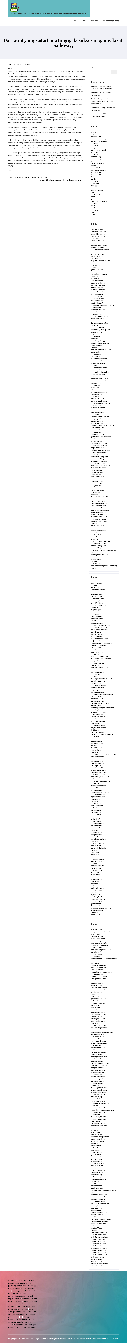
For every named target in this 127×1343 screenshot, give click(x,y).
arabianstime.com (97, 396)
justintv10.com (96, 788)
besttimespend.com (98, 1163)
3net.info (94, 334)
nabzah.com (95, 674)
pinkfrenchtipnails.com (99, 1065)
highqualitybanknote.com (100, 450)
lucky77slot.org (96, 1097)
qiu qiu (93, 206)
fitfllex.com (95, 737)
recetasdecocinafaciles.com (101, 372)
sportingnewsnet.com (99, 1057)
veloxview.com (96, 1259)
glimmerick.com (97, 270)
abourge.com (96, 385)
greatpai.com (96, 376)
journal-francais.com (98, 786)
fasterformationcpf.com (100, 996)
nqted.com (95, 479)
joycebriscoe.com (97, 256)
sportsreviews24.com (99, 1092)
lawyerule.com (96, 790)
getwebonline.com (98, 725)
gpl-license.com (97, 439)
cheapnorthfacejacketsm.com (102, 305)
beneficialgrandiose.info (99, 839)
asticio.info (95, 1148)
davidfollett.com (97, 272)
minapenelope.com (98, 290)
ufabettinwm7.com (98, 1241)
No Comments (25, 64)
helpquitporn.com (97, 448)
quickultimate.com (98, 1199)
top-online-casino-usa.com (101, 659)
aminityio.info (96, 819)
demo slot (94, 154)
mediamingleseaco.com (100, 792)
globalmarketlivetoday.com (101, 437)
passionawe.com (97, 1188)
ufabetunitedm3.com (98, 1246)
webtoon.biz (95, 1050)
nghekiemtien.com (98, 797)
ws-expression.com (98, 490)
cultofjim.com (96, 267)
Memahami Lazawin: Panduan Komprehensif (101, 94)
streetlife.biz (95, 875)
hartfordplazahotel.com (100, 897)
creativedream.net (98, 721)
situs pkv (94, 132)
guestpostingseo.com (99, 941)
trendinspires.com (97, 763)
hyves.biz (94, 877)
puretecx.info (96, 815)
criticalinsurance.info (98, 685)
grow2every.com (97, 441)
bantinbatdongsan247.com (101, 950)
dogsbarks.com (96, 414)
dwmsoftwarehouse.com (100, 417)
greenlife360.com (97, 603)
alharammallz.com (98, 390)
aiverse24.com (96, 537)
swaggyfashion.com (98, 770)
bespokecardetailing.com (100, 343)
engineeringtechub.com (100, 1079)
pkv (92, 177)
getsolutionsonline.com (99, 681)
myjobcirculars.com (98, 641)
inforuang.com (96, 741)
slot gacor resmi (27, 1304)
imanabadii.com (97, 910)
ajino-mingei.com (97, 301)
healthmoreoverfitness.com (101, 643)
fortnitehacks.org (97, 859)
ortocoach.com (96, 1186)
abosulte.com (96, 535)
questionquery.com (98, 774)
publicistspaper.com (98, 530)
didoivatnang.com (97, 412)
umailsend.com (96, 992)
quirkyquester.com (98, 1201)
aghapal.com (96, 354)
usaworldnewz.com (98, 234)
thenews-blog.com (98, 501)
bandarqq (94, 146)
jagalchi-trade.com (98, 285)
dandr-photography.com (100, 781)
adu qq (93, 134)
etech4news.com (97, 423)
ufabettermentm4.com (99, 1237)
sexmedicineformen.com (100, 1204)
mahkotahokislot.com (99, 1101)
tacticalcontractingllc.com (101, 1219)
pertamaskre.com (97, 956)
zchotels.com (96, 492)
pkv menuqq (30, 1306)
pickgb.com (95, 1121)
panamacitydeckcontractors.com (103, 754)
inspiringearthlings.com (99, 459)
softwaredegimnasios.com (100, 510)
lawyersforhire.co (97, 1034)
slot (13, 170)
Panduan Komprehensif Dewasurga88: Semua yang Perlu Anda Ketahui (103, 101)
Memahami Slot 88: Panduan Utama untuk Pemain (101, 115)
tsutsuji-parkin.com (98, 363)
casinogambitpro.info (99, 943)
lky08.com (95, 730)
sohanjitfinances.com (99, 1212)
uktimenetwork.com (98, 232)
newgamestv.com (97, 1068)
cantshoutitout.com (98, 605)
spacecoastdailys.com (99, 515)
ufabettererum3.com (99, 1235)
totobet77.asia (96, 1228)
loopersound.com (97, 287)
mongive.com (96, 676)
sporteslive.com (97, 1061)
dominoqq (94, 179)
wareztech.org (96, 985)
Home (73, 21)
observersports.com (98, 1025)
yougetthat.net (96, 1010)
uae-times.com (96, 583)
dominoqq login (17, 1291)
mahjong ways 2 (14, 1304)
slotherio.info (95, 855)
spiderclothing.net (97, 327)
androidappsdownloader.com (102, 694)
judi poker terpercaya (99, 141)
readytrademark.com (99, 517)
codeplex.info (96, 336)
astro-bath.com (97, 352)
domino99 (94, 143)
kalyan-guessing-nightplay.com (102, 690)
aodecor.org (95, 864)
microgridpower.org (98, 1179)
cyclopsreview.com (98, 408)
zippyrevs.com (96, 636)
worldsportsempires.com (100, 1137)
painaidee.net (96, 1045)
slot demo (94, 161)
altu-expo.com (96, 356)
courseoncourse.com (99, 947)
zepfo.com (95, 494)
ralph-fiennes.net (97, 732)
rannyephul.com (97, 766)
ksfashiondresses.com (99, 1126)
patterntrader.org (97, 1128)
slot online (94, 152)
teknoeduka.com (97, 499)
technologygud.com (98, 1117)
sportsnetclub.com (98, 1012)
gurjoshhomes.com (98, 307)
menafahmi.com (97, 472)
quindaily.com (96, 532)
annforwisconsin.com (99, 263)
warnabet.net (96, 884)
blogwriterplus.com (98, 939)
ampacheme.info (97, 823)
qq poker (29, 1312)
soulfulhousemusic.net (99, 1215)
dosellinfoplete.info (98, 843)
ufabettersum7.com (98, 1239)
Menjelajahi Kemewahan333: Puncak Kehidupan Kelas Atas (101, 87)
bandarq (94, 166)
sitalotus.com (96, 1132)
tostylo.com (95, 1008)
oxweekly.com (96, 752)
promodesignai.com (98, 528)
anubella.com (96, 539)
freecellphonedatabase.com (101, 972)
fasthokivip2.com (97, 1023)
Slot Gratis (94, 21)
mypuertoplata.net (98, 610)
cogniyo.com (95, 1168)
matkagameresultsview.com (101, 679)
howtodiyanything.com (99, 457)
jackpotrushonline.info (99, 968)
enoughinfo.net (96, 879)
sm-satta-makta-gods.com (101, 508)
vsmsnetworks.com (98, 590)
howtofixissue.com (97, 614)
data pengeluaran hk (98, 170)
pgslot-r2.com (96, 488)
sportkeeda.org (96, 1161)
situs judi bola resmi (98, 168)
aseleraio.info (96, 1146)
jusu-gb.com (95, 934)
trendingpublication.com (100, 1232)
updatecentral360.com (99, 1139)
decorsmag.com (97, 623)
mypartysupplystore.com (100, 261)
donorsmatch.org (97, 866)
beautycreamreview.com (100, 403)
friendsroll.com (96, 325)
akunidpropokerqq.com (99, 341)
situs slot (26, 1286)
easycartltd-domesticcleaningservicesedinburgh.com (104, 565)
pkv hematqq (23, 1309)
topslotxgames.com (98, 645)
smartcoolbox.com (98, 1210)
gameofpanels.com (98, 692)
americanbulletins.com (99, 392)
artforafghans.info (97, 808)
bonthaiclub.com (97, 312)
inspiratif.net (95, 587)
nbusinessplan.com (98, 601)
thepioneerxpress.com (99, 612)
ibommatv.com (96, 594)
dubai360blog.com (98, 1094)
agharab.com (96, 365)
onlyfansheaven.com (98, 728)
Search (94, 67)
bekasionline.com (97, 599)
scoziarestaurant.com (99, 521)
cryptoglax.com (97, 294)
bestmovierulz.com (98, 283)
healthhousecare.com (99, 443)
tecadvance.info (97, 817)
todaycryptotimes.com (99, 503)
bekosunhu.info (96, 837)
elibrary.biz (95, 348)
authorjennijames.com (99, 359)
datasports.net (96, 1074)
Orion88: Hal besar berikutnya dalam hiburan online (27, 178)
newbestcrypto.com (98, 1014)
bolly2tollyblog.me (98, 888)
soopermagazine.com (99, 512)
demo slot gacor (14, 1288)
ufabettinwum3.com (98, 1244)
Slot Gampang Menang (110, 21)
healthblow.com (97, 699)
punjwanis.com (96, 930)
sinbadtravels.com (98, 981)
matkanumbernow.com (99, 639)
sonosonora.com (97, 321)
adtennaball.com (97, 672)
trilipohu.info (95, 913)
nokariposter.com (97, 688)
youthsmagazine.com (99, 1043)
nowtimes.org (96, 868)
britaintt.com (96, 559)
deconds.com (96, 561)
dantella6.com (96, 650)
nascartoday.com (97, 477)
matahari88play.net (98, 1039)
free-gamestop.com (98, 979)
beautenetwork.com (98, 543)
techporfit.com (96, 596)
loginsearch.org (96, 861)
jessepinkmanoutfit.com (100, 990)
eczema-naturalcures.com (101, 350)
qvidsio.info (95, 850)
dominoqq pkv (96, 195)
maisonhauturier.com (99, 468)
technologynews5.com (99, 497)
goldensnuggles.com (98, 999)
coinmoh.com (96, 405)
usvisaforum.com (97, 281)
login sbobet (18, 1325)
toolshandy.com (97, 759)
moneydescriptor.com (99, 1041)
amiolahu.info (96, 821)
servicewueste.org (97, 634)
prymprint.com (96, 1159)
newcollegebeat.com (99, 274)
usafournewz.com (97, 241)
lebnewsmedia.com (98, 319)
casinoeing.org (96, 870)
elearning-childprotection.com (102, 708)
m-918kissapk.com (98, 899)
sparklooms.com (97, 1217)
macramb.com (96, 748)
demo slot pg (96, 159)
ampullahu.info (96, 826)
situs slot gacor (25, 1293)
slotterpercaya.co (97, 1208)
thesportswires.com (98, 1052)
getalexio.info (96, 1155)
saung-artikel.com (98, 1021)
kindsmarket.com (97, 743)
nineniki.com (95, 665)
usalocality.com (96, 238)
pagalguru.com (96, 483)
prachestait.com (97, 806)
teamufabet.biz (96, 616)
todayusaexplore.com (99, 236)
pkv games (12, 1280)
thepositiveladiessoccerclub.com (103, 370)
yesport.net (95, 1005)
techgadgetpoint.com (99, 1088)
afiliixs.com (95, 388)
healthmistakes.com (98, 1123)
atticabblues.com (97, 399)
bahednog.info (96, 952)
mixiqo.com (95, 1181)
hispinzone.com (96, 654)
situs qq (94, 186)
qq (14, 1314)
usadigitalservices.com (99, 717)
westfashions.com (97, 757)
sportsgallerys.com (98, 1070)
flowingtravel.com (97, 663)
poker (93, 215)
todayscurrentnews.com (100, 1226)
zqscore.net (95, 1143)
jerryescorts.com (97, 1081)
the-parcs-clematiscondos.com (103, 932)
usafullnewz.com (97, 230)
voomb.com (95, 1086)
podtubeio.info (96, 846)
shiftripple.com (96, 1206)
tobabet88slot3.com (98, 1224)
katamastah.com (97, 1141)
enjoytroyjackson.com (99, 419)
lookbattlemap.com (98, 1001)
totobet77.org (96, 1230)
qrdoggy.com (96, 1114)
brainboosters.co (97, 252)
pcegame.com (96, 486)
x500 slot (28, 1291)
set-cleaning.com (97, 526)
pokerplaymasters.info (99, 945)
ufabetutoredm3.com (99, 1253)
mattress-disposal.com (99, 1108)
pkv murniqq (12, 1309)
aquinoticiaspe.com (98, 1030)
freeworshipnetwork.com (100, 381)
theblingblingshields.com (100, 1063)
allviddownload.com (98, 621)
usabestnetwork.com (99, 988)
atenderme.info (96, 832)
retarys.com (95, 994)
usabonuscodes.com (98, 506)
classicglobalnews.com (99, 555)
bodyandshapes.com (98, 548)
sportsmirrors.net (97, 1072)
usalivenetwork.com (98, 965)
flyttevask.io (95, 892)
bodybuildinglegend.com (100, 777)
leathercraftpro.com (98, 1177)
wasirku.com (95, 799)
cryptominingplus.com (99, 1028)
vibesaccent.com (97, 247)
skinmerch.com (96, 278)
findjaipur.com (96, 265)
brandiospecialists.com (99, 668)
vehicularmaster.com (99, 245)
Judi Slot (83, 21)
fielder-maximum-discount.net (102, 734)
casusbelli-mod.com (98, 314)
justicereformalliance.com (100, 292)
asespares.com (96, 394)
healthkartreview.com (99, 445)
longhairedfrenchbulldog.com (102, 1032)
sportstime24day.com (99, 1059)
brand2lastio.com (97, 714)
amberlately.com (97, 254)
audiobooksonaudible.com (100, 541)
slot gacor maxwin (30, 1301)
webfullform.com (97, 619)
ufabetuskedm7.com (98, 1250)
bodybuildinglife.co (98, 1112)
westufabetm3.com (98, 1261)
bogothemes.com (97, 299)
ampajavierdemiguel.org (100, 250)
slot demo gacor (97, 137)
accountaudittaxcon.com (100, 1157)
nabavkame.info (97, 901)
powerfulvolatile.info (98, 848)
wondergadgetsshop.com (100, 330)
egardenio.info (96, 1150)
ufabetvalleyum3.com (99, 1257)
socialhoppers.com (98, 719)
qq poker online (29, 1280)
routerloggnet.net (97, 648)
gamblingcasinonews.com (100, 625)
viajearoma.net (96, 361)
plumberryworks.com (99, 1195)
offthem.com (96, 592)
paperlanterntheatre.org (100, 379)
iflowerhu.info (96, 906)
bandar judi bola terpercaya (101, 139)
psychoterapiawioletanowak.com (103, 1197)
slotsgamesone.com (98, 652)
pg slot (15, 1293)
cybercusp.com (97, 557)
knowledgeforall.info (98, 712)
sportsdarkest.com (98, 1048)
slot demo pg (96, 157)
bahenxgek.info (96, 954)
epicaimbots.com (97, 421)
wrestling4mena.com (99, 710)
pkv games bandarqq (99, 201)
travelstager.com (97, 761)
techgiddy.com (96, 963)
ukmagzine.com (97, 983)
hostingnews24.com (98, 452)
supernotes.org (96, 1135)
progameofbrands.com (99, 630)
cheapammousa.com (99, 368)
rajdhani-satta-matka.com (101, 703)
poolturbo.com (96, 803)
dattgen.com (96, 410)
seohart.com (95, 523)
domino (94, 203)
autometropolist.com (99, 401)
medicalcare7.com (98, 670)
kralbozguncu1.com (98, 463)
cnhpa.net (95, 1130)
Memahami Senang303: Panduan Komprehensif (103, 109)
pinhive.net (95, 881)
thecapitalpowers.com (99, 1221)
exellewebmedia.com (99, 976)
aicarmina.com (96, 258)
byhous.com (95, 895)
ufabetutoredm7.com (99, 1255)
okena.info (95, 339)
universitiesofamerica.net (100, 628)
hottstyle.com (96, 454)
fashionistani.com (97, 428)
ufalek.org (94, 1106)
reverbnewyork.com (98, 276)
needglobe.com (97, 1184)
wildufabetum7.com (98, 1266)
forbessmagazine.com (99, 434)
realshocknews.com (98, 1119)
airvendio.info (96, 810)
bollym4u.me (96, 886)
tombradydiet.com (98, 310)
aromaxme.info (96, 828)
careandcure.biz (97, 1166)
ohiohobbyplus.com (98, 296)
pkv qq (93, 192)
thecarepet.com (97, 936)
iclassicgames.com (98, 1019)
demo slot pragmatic (99, 150)
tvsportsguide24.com (99, 1090)
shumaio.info (95, 852)
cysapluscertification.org (100, 857)
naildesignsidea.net (98, 374)
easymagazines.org (98, 1170)
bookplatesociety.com (99, 316)
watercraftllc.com (97, 383)
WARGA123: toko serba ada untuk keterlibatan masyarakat (62, 180)
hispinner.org (96, 683)
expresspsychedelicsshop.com (102, 425)
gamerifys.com (96, 585)
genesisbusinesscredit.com (101, 739)
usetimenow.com (97, 697)
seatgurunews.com (98, 332)
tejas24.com (95, 801)
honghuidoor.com (97, 661)
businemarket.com (98, 1037)
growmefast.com (97, 1099)
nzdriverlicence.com (98, 481)
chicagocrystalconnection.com (102, 908)
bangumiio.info (96, 835)
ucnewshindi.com (97, 970)
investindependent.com (99, 461)
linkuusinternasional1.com (100, 323)
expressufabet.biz (97, 607)
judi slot (23, 1288)
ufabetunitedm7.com (99, 1248)
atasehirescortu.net (98, 1077)
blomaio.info (95, 841)
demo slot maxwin (97, 163)
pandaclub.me (96, 890)
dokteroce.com (96, 783)
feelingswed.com (97, 430)
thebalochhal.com (98, 243)
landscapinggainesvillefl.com (101, 466)
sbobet (10, 1325)
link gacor (94, 148)
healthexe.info (96, 812)
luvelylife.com (96, 746)
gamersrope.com (97, 974)
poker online (95, 183)
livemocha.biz (96, 872)
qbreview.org (96, 632)
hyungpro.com (96, 1054)
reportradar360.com (98, 768)
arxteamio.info (96, 1152)
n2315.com (95, 723)
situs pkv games (97, 190)
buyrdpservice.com (98, 1003)
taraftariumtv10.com (98, 772)
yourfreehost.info (97, 303)
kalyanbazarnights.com (99, 656)
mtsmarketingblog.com (99, 794)
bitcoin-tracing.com (98, 546)
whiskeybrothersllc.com (100, 1264)
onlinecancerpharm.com (100, 1103)
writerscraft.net (97, 705)
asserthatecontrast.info (99, 830)
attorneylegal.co (97, 1083)
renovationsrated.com (99, 519)
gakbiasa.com (96, 904)
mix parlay (28, 1325)
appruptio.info (96, 915)
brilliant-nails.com (97, 779)
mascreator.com (97, 470)
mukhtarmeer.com (98, 474)
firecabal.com (96, 432)
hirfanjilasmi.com (97, 1172)
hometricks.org (96, 1175)
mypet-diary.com (97, 750)
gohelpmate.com (97, 701)
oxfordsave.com (97, 1017)
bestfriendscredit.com (99, 345)
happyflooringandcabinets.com (102, 1110)
